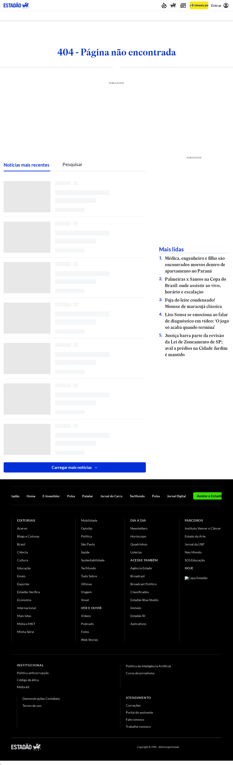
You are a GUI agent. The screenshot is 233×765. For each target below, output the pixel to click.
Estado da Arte (195, 536)
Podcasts (87, 624)
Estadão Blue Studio (144, 600)
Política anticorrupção (33, 673)
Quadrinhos (138, 544)
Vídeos (86, 616)
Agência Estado (141, 568)
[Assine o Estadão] (199, 5)
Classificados (139, 592)
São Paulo (88, 544)
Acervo (22, 528)
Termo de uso (32, 706)
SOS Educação (195, 560)
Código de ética (28, 680)
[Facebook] (187, 747)
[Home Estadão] (16, 5)
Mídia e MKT (26, 624)
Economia (24, 600)
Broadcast (137, 576)
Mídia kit (23, 687)
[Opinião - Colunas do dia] (173, 5)
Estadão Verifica (28, 592)
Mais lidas (24, 616)
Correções (133, 705)
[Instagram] (209, 747)
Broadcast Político (143, 584)
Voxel (85, 600)
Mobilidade (89, 520)
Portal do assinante (139, 712)
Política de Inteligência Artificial (148, 666)
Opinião (86, 528)
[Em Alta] (164, 5)
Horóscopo (138, 536)
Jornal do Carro (111, 496)
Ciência (22, 552)
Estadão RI (137, 616)
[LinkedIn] (219, 747)
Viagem (86, 592)
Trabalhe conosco (138, 726)
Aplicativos (138, 624)
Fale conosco (135, 719)
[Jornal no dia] (203, 607)
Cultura (22, 560)
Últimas (86, 584)
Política (86, 536)
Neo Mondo (193, 552)
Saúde (85, 552)
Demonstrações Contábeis (41, 698)
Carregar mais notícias (72, 467)
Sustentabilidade (92, 560)
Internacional (26, 608)
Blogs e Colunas (28, 536)
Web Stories (89, 640)
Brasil (21, 544)
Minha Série (25, 632)
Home (31, 496)
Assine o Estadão (210, 496)
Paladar (87, 496)
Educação (24, 568)
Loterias (136, 552)
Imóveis (135, 608)
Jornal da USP (194, 544)
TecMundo (137, 496)
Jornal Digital (176, 496)
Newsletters (138, 528)
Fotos (85, 632)
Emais (21, 576)
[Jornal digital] (183, 5)
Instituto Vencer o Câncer (203, 528)
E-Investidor (51, 496)
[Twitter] (197, 747)
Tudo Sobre (89, 576)
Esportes (23, 584)
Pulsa (71, 496)
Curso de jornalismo (140, 673)
